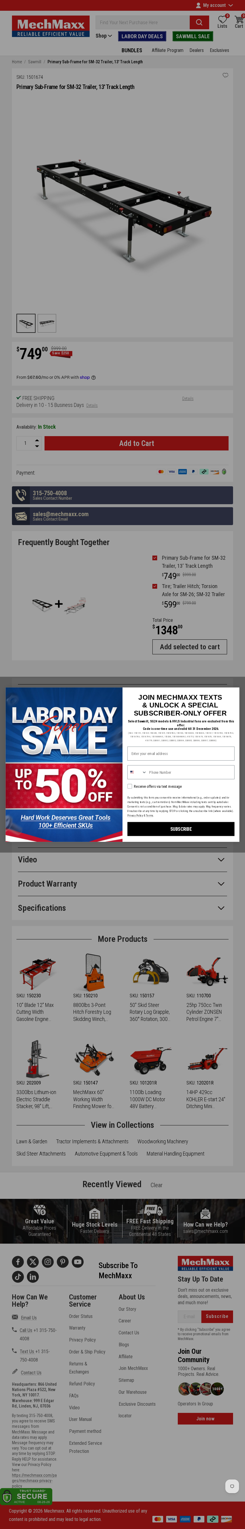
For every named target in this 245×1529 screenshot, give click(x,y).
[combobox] (137, 772)
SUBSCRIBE (181, 829)
